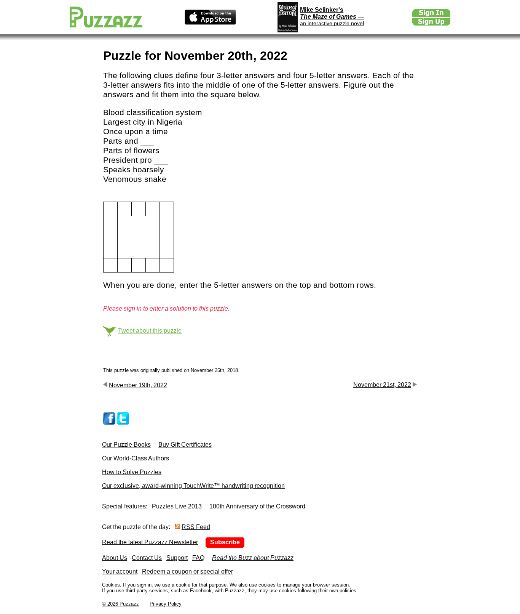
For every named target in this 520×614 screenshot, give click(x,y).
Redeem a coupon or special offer (187, 571)
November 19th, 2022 (138, 385)
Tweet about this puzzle (150, 330)
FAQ (198, 558)
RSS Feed (196, 527)
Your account (119, 571)
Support (177, 558)
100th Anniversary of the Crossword (257, 506)
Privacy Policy (166, 604)
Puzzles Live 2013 (177, 506)
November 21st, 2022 (382, 385)
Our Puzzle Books (126, 444)
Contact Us (147, 558)
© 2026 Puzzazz (120, 604)
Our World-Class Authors (135, 458)
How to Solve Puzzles (131, 472)
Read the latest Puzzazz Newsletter (150, 542)
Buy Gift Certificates (185, 444)
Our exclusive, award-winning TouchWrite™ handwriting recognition (193, 486)
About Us (114, 558)
